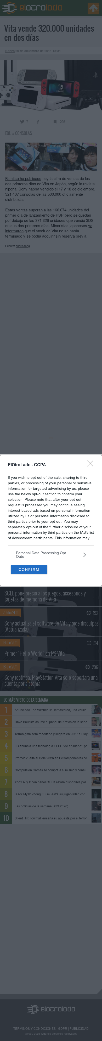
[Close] (92, 465)
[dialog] (51, 520)
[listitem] (51, 554)
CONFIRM (29, 569)
